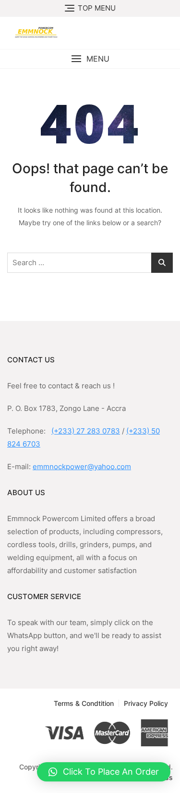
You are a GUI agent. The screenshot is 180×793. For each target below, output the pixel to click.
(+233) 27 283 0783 (85, 430)
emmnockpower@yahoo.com (82, 466)
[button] (90, 59)
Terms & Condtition (84, 703)
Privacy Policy (146, 703)
